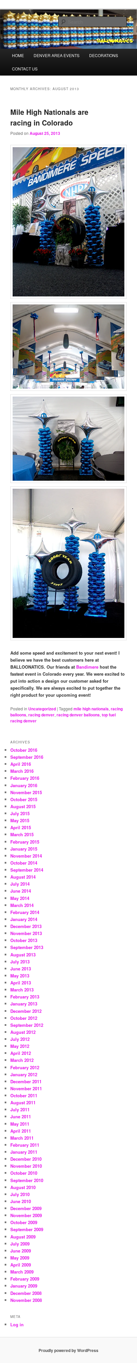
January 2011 (23, 1152)
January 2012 (23, 1074)
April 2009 (20, 1265)
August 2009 (23, 1236)
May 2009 (19, 1258)
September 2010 (26, 1180)
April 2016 (20, 764)
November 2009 (26, 1215)
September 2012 (26, 1025)
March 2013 (22, 989)
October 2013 (23, 940)
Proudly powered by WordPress (68, 1350)
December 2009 (26, 1208)
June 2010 (20, 1201)
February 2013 (24, 996)
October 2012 (23, 1018)
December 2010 (26, 1159)
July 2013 (20, 961)
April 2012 (20, 1053)
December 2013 (26, 926)
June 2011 (20, 1116)
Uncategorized (42, 709)
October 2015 (23, 799)
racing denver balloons (78, 715)
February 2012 (24, 1067)
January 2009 (23, 1286)
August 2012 (23, 1032)
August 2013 (23, 954)
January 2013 (23, 1003)
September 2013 (26, 947)
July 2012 (20, 1039)
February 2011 (24, 1145)
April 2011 (20, 1131)
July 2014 (20, 884)
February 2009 (24, 1279)
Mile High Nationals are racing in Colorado (49, 117)
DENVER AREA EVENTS (56, 55)
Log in (17, 1324)
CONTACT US (25, 68)
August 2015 (23, 806)
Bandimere (87, 667)
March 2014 (22, 905)
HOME (18, 55)
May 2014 (19, 898)
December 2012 (26, 1011)
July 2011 (20, 1109)
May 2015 (19, 820)
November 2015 (26, 792)
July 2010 (20, 1194)
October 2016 (23, 750)
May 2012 (19, 1046)
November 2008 (26, 1300)
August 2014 (23, 877)
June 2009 (20, 1250)
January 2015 (23, 849)
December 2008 (26, 1293)
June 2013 (20, 968)
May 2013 (19, 975)
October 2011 (23, 1095)
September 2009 (26, 1229)
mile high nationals (91, 709)
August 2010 (23, 1187)
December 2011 (26, 1081)
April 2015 (20, 827)
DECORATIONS (103, 55)
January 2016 (23, 785)
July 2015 (20, 813)
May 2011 (19, 1124)
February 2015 (24, 842)
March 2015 (22, 834)
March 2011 (22, 1138)
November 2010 (26, 1166)
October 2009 (23, 1222)
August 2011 (23, 1102)
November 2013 (26, 933)
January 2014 (23, 919)
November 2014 (26, 856)
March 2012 (22, 1060)
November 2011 (26, 1088)
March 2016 (22, 771)
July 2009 (20, 1243)
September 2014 (26, 870)
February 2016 (24, 778)
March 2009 (22, 1272)
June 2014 (20, 891)
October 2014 (23, 863)
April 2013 (20, 982)
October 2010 (23, 1173)
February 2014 (24, 912)
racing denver (41, 715)
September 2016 (26, 757)
